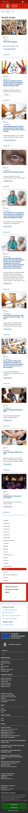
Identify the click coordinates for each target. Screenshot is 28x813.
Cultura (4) (5, 543)
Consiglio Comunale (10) (8, 540)
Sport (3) (5, 572)
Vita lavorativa (4, 681)
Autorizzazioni (4, 701)
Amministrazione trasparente (8, 785)
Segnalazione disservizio (6, 775)
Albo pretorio (4, 787)
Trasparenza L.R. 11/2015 (7, 789)
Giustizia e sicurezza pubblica (8, 695)
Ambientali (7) (6, 523)
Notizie (2, 709)
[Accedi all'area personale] (22, 1)
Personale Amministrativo (7, 669)
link (1, 801)
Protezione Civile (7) (8, 555)
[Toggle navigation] (3, 6)
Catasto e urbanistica (6, 685)
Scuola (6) (5, 563)
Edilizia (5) (5, 549)
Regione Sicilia (5, 1)
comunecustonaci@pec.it (9, 737)
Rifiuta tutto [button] (14, 807)
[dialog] (14, 802)
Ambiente (3, 698)
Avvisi (7, 37)
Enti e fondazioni (5, 666)
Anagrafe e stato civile (6, 678)
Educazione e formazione (7, 693)
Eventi (2, 718)
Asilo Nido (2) (6, 529)
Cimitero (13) (6, 532)
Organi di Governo (5, 661)
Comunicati (3, 710)
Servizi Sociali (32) (7, 566)
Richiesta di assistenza (6, 778)
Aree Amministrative (6, 663)
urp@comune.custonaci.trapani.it (12, 735)
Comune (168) (6, 537)
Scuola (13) (5, 560)
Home (3, 12)
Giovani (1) (5, 552)
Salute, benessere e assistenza (8, 700)
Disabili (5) (5, 546)
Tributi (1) (5, 577)
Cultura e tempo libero (6, 680)
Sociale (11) (6, 569)
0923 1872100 (8, 730)
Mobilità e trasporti (5, 686)
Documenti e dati (5, 671)
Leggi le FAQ (4, 777)
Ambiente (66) (6, 526)
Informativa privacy (5, 790)
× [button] (26, 792)
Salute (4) (5, 557)
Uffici (2, 664)
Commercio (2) (6, 535)
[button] (14, 810)
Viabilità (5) (5, 580)
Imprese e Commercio (6, 683)
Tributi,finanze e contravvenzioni (8, 697)
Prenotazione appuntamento (7, 773)
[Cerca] (25, 6)
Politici (2, 668)
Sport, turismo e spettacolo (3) (10, 575)
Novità (7, 12)
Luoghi (2, 720)
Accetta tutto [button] (14, 804)
